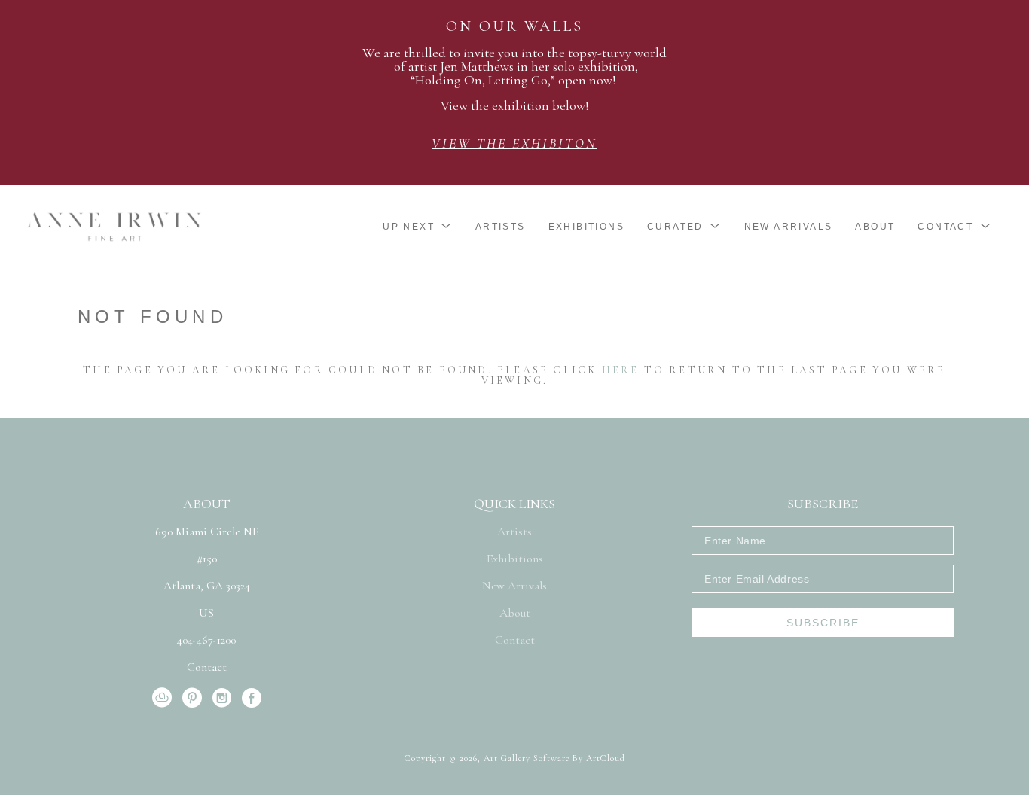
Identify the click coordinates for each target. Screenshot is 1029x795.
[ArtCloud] (164, 698)
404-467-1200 (206, 640)
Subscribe (823, 623)
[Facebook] (251, 698)
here (621, 370)
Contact (207, 667)
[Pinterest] (194, 698)
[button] (418, 226)
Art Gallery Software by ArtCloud (554, 758)
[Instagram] (224, 698)
